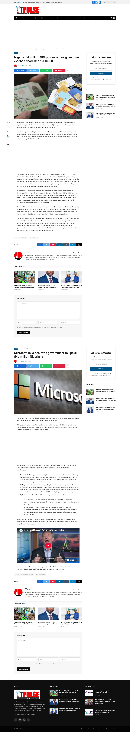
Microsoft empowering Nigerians (24, 574)
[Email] (8, 144)
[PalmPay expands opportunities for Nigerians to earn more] (89, 693)
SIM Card (35, 238)
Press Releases (79, 18)
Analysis (50, 18)
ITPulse (22, 65)
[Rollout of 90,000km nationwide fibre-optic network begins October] (24, 277)
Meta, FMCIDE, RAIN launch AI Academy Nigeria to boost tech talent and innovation (105, 701)
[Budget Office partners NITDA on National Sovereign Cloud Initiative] (48, 277)
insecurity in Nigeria (20, 238)
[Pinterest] (8, 140)
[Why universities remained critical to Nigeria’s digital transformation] (71, 277)
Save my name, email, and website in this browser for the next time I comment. (40, 327)
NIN (30, 238)
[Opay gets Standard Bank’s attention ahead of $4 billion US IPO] (89, 712)
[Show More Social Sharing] (67, 70)
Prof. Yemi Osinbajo (41, 574)
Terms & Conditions (86, 729)
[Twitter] (8, 131)
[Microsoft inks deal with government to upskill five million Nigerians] (48, 392)
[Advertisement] (65, 34)
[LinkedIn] (8, 136)
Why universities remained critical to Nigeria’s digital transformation (71, 286)
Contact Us (113, 729)
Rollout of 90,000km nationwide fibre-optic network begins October (24, 286)
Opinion (59, 18)
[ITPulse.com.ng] (27, 10)
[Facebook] (8, 127)
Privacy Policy (101, 79)
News (23, 18)
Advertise (101, 18)
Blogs (42, 18)
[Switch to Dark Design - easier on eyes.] (111, 18)
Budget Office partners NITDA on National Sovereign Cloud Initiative (42, 2)
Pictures (92, 18)
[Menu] (114, 18)
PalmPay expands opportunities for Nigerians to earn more (104, 691)
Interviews (32, 18)
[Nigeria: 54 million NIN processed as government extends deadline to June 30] (48, 96)
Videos (68, 18)
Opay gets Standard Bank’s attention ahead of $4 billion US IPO (105, 711)
